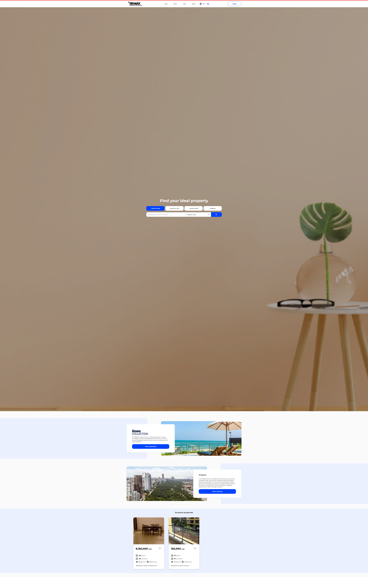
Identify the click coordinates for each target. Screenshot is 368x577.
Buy (166, 4)
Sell (184, 4)
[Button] (161, 531)
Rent (175, 4)
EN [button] (208, 4)
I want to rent (174, 208)
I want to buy (155, 208)
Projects (212, 208)
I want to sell (193, 208)
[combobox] (165, 214)
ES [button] (204, 4)
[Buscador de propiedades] (216, 214)
